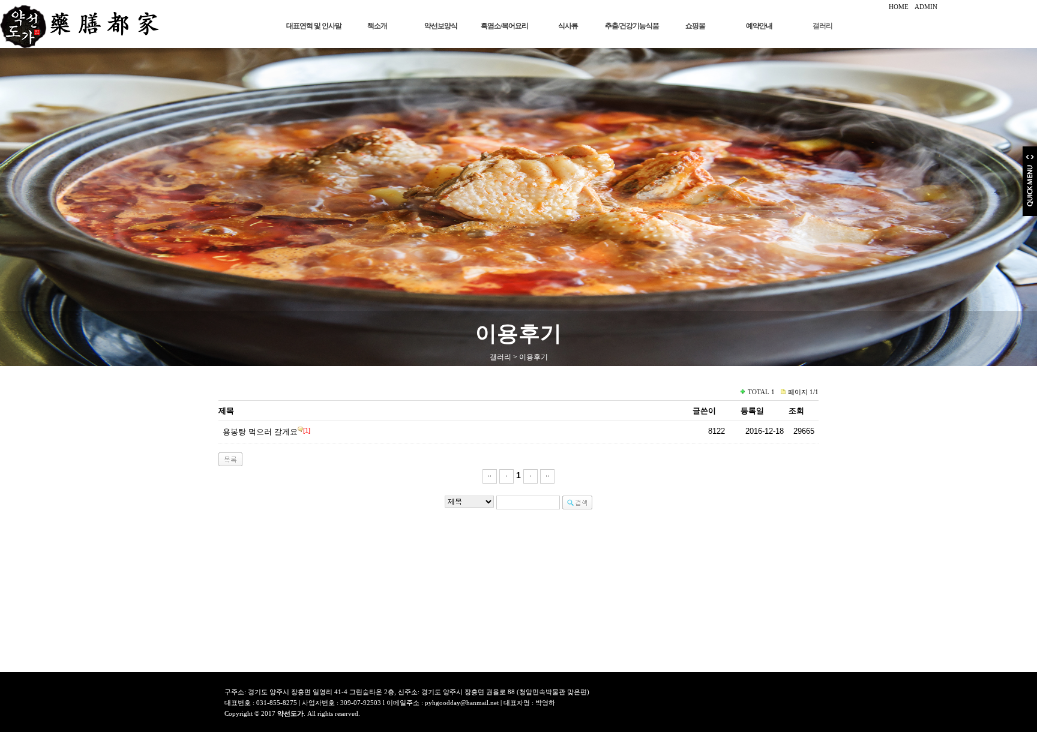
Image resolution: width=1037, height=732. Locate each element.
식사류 (568, 26)
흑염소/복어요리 (504, 26)
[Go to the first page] (489, 475)
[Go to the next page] (530, 475)
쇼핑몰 (695, 26)
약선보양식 (440, 26)
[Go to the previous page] (506, 475)
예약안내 (759, 26)
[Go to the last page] (547, 475)
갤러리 (822, 26)
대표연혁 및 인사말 (313, 26)
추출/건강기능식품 (632, 26)
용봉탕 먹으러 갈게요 (260, 431)
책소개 (377, 26)
